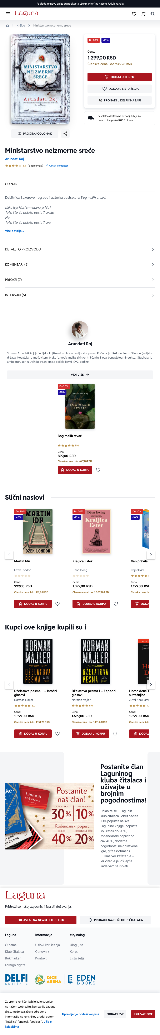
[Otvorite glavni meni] (8, 14)
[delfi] (16, 979)
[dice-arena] (48, 979)
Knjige (21, 25)
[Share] (65, 133)
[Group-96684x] (81, 979)
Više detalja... (14, 231)
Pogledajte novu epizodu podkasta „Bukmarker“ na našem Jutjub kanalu (80, 3)
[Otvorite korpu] (143, 13)
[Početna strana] (27, 13)
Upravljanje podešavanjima (80, 1014)
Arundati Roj (14, 159)
